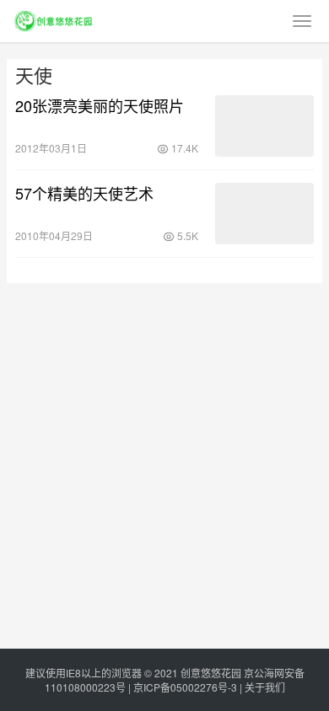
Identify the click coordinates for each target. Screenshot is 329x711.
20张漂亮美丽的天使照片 (99, 105)
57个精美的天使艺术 (84, 193)
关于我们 (265, 687)
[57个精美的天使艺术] (264, 213)
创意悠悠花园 (211, 673)
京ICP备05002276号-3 (185, 687)
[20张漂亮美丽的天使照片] (264, 126)
